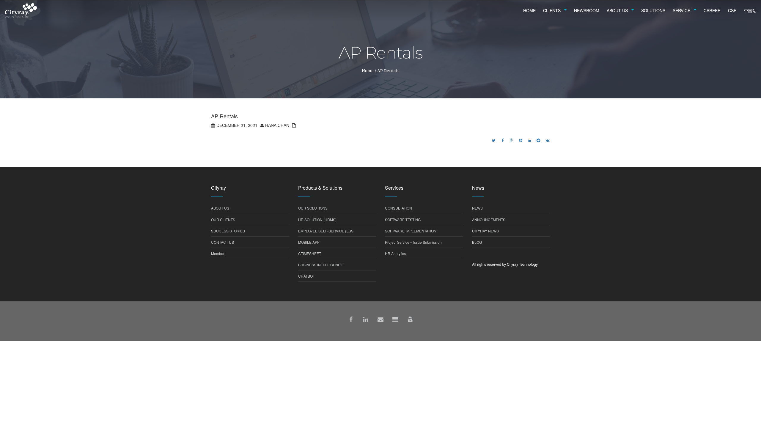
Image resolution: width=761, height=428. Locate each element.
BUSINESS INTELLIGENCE (320, 264)
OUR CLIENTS (223, 219)
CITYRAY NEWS (485, 230)
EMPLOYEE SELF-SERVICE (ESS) (326, 230)
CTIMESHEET (309, 253)
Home (368, 70)
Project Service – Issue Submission (413, 242)
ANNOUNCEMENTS (488, 219)
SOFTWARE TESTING (403, 219)
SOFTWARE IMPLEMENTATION (410, 230)
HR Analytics (395, 253)
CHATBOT (306, 275)
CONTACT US (222, 242)
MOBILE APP (309, 242)
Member (217, 253)
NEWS (477, 207)
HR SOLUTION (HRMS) (317, 219)
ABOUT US (220, 207)
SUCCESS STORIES (228, 230)
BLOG (477, 242)
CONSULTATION (398, 207)
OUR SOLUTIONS (313, 207)
